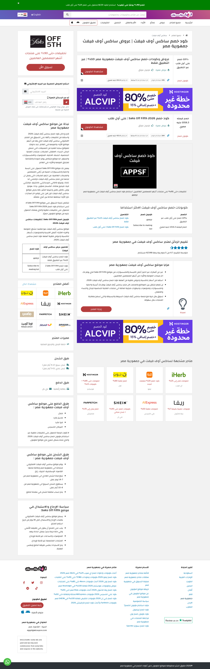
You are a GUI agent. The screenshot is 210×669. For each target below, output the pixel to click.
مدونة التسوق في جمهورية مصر (136, 583)
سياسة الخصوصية (141, 601)
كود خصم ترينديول (141, 610)
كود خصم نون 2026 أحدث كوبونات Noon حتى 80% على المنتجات (87, 581)
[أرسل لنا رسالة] (7, 662)
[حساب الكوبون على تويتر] (32, 582)
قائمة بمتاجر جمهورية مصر (137, 573)
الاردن (189, 603)
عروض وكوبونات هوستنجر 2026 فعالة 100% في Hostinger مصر (87, 586)
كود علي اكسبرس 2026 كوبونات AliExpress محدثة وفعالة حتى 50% (85, 594)
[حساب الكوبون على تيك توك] (36, 588)
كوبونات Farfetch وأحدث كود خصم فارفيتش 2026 (94, 603)
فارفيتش (90, 413)
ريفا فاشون (178, 413)
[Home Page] (181, 14)
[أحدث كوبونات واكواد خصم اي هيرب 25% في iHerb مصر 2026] (178, 374)
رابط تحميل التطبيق (32, 605)
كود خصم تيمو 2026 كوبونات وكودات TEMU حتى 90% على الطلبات (86, 577)
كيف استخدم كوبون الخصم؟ (136, 605)
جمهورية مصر (186, 598)
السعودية (188, 573)
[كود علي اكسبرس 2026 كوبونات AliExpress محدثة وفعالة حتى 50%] (149, 402)
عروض (162, 22)
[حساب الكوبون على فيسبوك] (24, 582)
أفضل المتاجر (61, 283)
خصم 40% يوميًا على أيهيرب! (131, 4)
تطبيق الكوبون (89, 22)
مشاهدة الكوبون (94, 71)
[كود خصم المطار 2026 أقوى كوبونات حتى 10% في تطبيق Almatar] (46, 325)
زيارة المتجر (96, 309)
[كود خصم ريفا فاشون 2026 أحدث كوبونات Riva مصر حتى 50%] (178, 402)
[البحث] (67, 15)
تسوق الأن (45, 67)
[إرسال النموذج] (66, 102)
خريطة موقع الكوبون (139, 589)
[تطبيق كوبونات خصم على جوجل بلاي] (78, 22)
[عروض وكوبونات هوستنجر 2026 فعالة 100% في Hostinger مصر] (90, 374)
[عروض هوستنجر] (134, 99)
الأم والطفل (130, 22)
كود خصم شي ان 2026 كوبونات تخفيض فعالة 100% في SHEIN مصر (86, 598)
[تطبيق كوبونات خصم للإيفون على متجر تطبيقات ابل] (72, 22)
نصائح (152, 22)
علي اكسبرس (149, 413)
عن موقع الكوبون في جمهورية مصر (139, 595)
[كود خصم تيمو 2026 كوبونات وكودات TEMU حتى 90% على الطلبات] (149, 374)
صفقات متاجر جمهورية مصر (136, 577)
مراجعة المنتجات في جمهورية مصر (139, 620)
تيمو (149, 389)
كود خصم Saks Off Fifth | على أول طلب (111, 227)
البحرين (189, 586)
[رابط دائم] (168, 80)
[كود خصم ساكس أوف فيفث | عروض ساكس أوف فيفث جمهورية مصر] (135, 166)
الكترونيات (104, 22)
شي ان (120, 417)
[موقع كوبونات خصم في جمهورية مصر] (187, 35)
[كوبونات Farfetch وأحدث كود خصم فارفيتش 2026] (90, 402)
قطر (190, 594)
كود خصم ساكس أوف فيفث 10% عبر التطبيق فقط (108, 219)
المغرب (189, 607)
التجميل (117, 22)
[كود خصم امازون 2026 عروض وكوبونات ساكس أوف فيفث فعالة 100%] (64, 325)
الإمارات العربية (185, 577)
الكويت (189, 581)
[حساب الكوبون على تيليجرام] (27, 588)
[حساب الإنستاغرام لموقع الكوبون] (41, 582)
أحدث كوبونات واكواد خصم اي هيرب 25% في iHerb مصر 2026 (88, 573)
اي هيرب (178, 385)
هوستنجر (90, 389)
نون (120, 385)
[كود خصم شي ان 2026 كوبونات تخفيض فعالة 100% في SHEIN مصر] (120, 402)
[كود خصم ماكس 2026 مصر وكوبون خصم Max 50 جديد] (27, 314)
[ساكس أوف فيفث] (45, 41)
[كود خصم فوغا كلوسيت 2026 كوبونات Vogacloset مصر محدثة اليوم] (27, 325)
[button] (18, 3)
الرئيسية (188, 22)
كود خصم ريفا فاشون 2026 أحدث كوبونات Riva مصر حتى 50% (89, 590)
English (37, 14)
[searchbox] (108, 15)
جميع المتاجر (175, 22)
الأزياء (143, 22)
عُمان (190, 590)
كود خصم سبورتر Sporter (138, 626)
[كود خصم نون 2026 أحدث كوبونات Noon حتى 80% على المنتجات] (120, 374)
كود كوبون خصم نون (139, 614)
